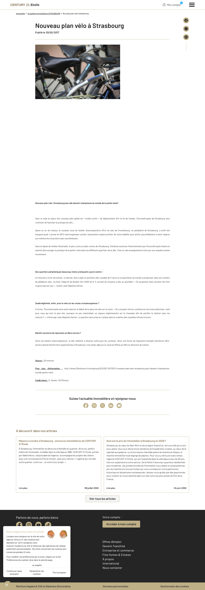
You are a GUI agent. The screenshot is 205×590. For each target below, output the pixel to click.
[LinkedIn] (110, 405)
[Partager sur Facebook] (186, 20)
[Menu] (192, 4)
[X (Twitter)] (102, 405)
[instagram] (29, 525)
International (110, 563)
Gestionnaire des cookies (174, 586)
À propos (108, 559)
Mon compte (174, 4)
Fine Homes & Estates (116, 554)
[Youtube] (119, 405)
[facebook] (19, 525)
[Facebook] (85, 405)
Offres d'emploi (111, 541)
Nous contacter (112, 567)
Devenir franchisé (113, 546)
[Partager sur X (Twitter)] (186, 29)
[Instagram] (94, 405)
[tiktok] (48, 525)
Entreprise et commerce (118, 550)
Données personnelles (115, 586)
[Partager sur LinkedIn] (186, 37)
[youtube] (38, 525)
